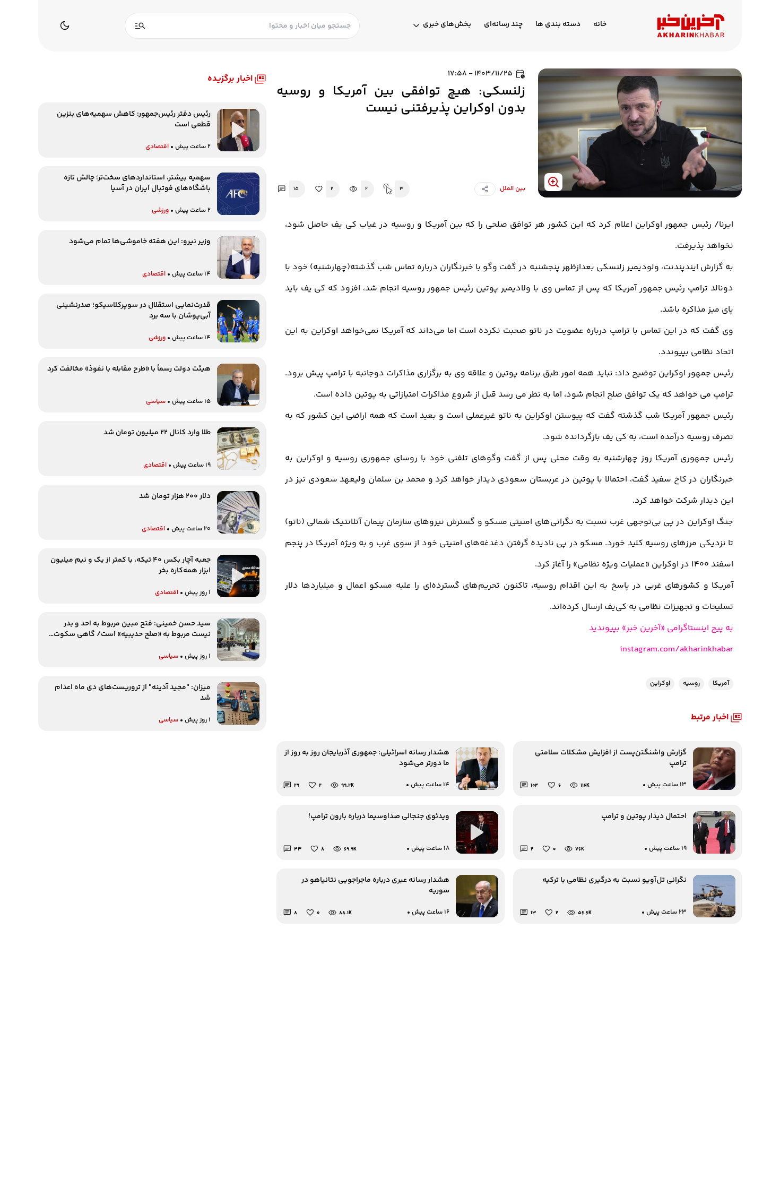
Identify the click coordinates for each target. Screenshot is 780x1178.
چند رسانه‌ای (503, 24)
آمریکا (721, 683)
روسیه (691, 683)
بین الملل (512, 189)
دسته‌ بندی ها (557, 24)
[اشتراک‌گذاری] (485, 189)
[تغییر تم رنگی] (64, 25)
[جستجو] (140, 25)
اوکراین (660, 683)
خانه (599, 24)
